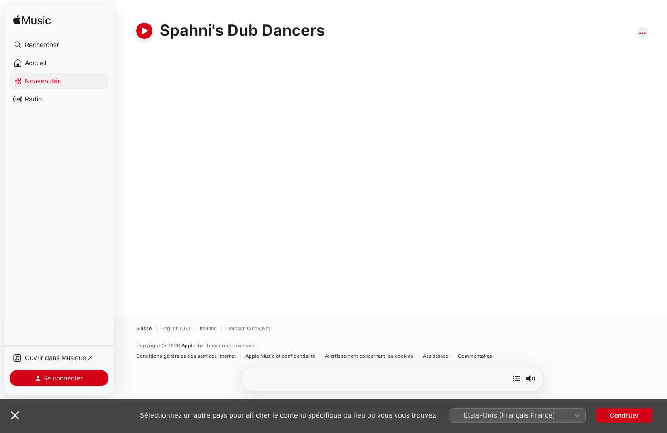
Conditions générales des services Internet (186, 356)
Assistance (435, 356)
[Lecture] (144, 31)
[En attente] (516, 378)
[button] (59, 45)
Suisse (144, 328)
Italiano (208, 328)
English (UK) (175, 328)
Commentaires (475, 356)
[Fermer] (15, 415)
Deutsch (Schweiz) (248, 328)
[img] (32, 20)
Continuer (624, 415)
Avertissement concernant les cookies (369, 356)
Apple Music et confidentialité (280, 356)
